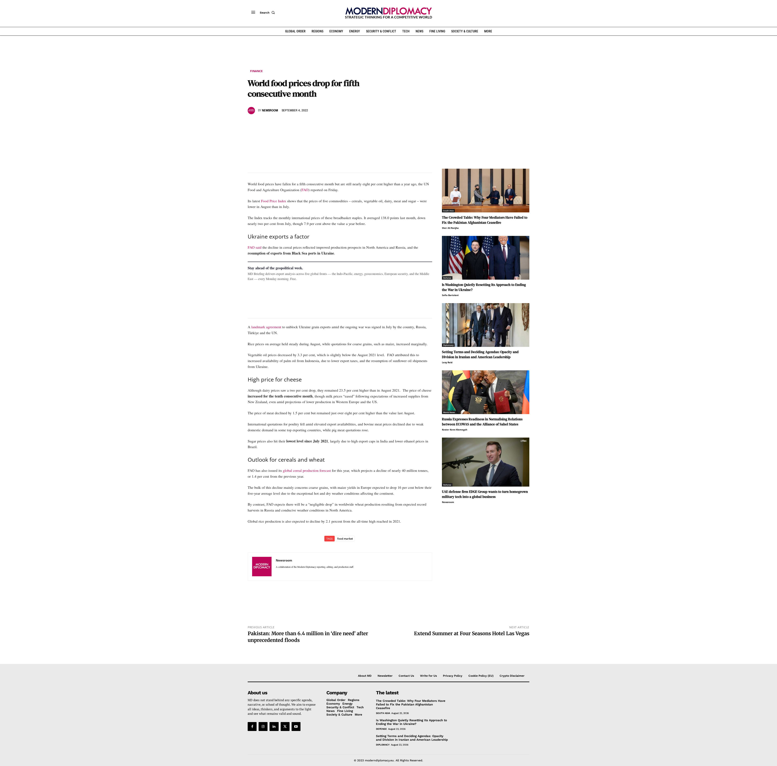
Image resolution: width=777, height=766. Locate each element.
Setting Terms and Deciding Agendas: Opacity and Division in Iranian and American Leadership (480, 354)
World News (449, 412)
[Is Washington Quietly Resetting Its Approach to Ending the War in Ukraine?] (485, 258)
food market (345, 538)
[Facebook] (252, 122)
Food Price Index (274, 200)
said (258, 247)
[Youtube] (296, 726)
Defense (447, 277)
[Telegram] (298, 122)
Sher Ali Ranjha (450, 227)
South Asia (448, 210)
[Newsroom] (252, 110)
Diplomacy (448, 345)
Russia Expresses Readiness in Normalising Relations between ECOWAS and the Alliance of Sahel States (482, 422)
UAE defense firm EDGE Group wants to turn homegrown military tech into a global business (485, 494)
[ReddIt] (289, 122)
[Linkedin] (280, 122)
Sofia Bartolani (450, 295)
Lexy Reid (447, 362)
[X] (261, 122)
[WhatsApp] (270, 122)
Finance (256, 71)
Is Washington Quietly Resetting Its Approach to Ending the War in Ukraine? (411, 722)
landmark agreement (266, 326)
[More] (308, 122)
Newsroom (270, 110)
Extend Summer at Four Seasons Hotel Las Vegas (471, 633)
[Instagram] (263, 726)
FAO (304, 189)
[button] (268, 12)
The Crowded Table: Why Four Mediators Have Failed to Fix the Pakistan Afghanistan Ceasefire (484, 220)
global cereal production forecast (307, 470)
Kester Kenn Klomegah (454, 429)
